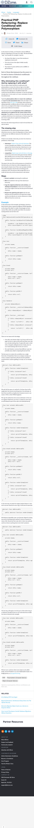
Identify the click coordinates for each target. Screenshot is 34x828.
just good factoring (15, 673)
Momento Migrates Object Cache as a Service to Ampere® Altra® (14, 707)
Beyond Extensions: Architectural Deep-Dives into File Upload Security (16, 701)
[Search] (31, 2)
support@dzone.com (7, 785)
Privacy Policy (5, 772)
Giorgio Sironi (10, 33)
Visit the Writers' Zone (7, 763)
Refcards (4, 6)
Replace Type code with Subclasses (20, 143)
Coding (9, 12)
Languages (16, 12)
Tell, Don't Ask (13, 102)
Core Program (5, 761)
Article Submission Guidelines (9, 756)
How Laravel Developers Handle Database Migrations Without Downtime (16, 712)
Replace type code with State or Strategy (22, 153)
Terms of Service (5, 769)
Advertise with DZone (7, 750)
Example (5, 202)
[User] (26, 2)
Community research (7, 745)
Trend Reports (12, 6)
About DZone (4, 739)
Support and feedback (7, 742)
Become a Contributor (7, 758)
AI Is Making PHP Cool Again (9, 697)
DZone (3, 12)
